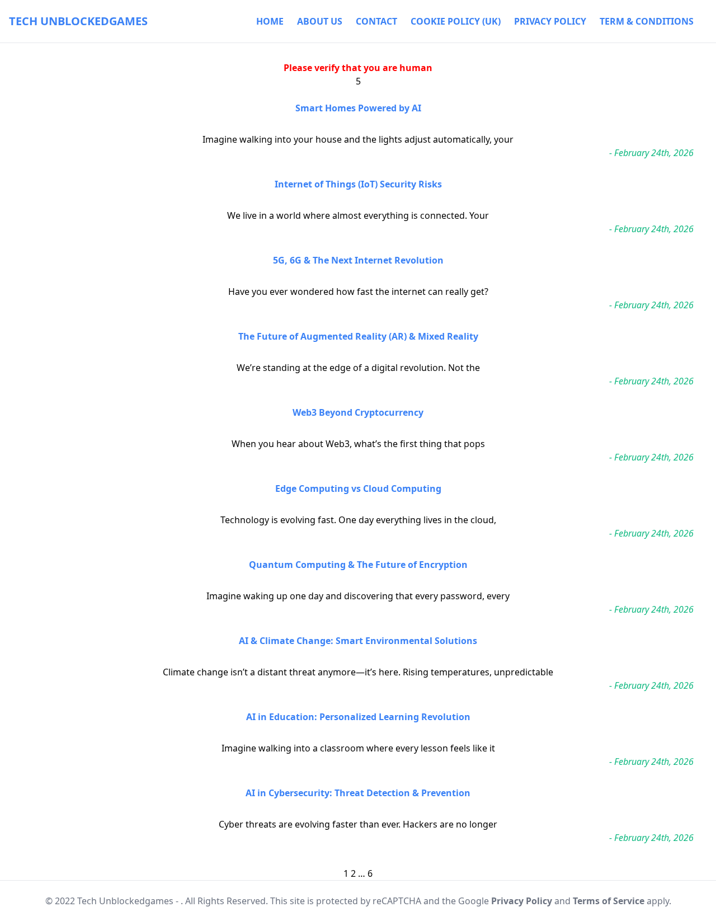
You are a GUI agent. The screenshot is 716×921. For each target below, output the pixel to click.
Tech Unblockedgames (78, 21)
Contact (376, 21)
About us (319, 21)
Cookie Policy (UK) (456, 21)
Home (270, 21)
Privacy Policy (550, 21)
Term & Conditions (647, 21)
